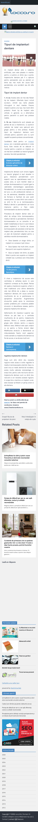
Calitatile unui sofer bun (10, 683)
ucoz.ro (7, 402)
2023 (3, 766)
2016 (3, 792)
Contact (5, 819)
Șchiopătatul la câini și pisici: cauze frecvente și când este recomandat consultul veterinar (17, 457)
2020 (3, 777)
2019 (3, 781)
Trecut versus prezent (26, 672)
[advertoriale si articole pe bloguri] (18, 745)
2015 (3, 796)
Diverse (6, 41)
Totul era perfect (24, 656)
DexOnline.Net (16, 688)
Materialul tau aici (26, 816)
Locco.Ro (18, 814)
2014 (3, 800)
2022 (3, 770)
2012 (3, 808)
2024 (3, 762)
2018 (3, 785)
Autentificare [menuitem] (5, 2)
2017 (3, 789)
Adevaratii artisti (25, 641)
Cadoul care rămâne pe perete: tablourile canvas (17, 704)
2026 (3, 755)
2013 (3, 804)
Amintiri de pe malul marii (11, 668)
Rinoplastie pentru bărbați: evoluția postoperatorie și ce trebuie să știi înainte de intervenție (18, 714)
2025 (3, 758)
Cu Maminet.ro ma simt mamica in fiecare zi (27, 628)
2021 (3, 774)
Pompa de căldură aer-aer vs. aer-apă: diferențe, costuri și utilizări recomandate (18, 500)
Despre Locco (13, 816)
